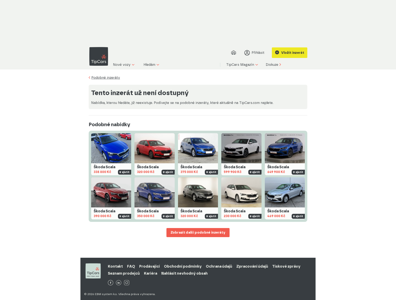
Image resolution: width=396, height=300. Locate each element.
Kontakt (115, 266)
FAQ (131, 266)
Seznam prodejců (124, 273)
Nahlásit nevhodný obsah (184, 273)
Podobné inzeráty (105, 77)
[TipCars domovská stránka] (100, 56)
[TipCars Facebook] (110, 283)
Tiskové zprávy (286, 266)
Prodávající (149, 266)
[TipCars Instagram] (126, 283)
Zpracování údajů (252, 266)
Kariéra (150, 273)
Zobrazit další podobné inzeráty (198, 232)
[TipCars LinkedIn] (118, 283)
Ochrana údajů (219, 266)
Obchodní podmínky (183, 266)
